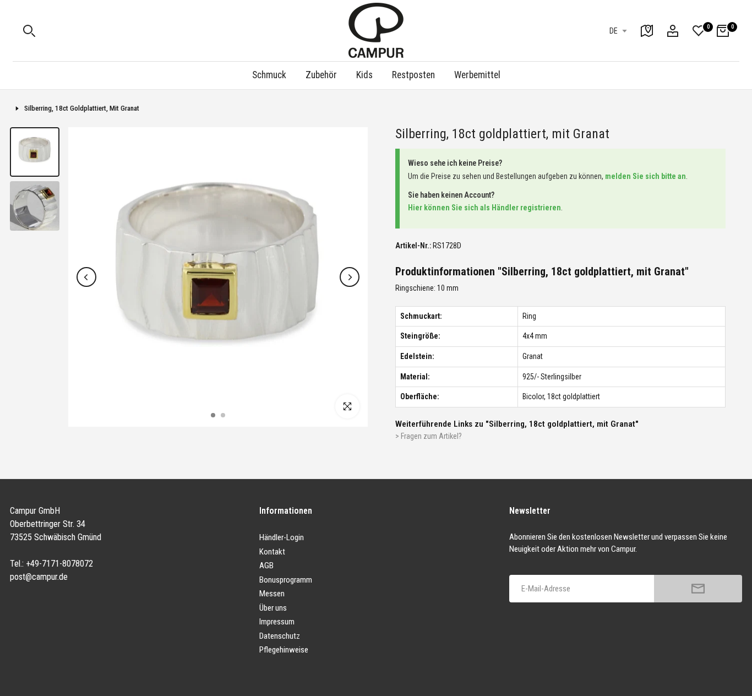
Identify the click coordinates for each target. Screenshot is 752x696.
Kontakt (272, 552)
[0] (699, 31)
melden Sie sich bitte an (645, 176)
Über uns (273, 608)
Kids (364, 74)
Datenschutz (279, 636)
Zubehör (321, 74)
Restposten (413, 74)
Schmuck (269, 74)
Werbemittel (477, 74)
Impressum (277, 622)
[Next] (349, 277)
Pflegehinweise (283, 650)
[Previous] (86, 277)
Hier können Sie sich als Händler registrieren (484, 207)
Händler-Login (281, 537)
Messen (272, 594)
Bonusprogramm (285, 580)
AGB (266, 565)
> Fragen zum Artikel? (428, 436)
